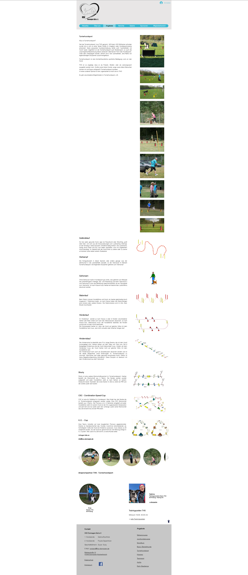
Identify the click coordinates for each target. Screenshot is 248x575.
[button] (90, 457)
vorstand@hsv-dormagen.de (99, 549)
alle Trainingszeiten (138, 519)
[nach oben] (168, 521)
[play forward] (167, 457)
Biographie (154, 502)
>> (150, 502)
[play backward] (80, 457)
